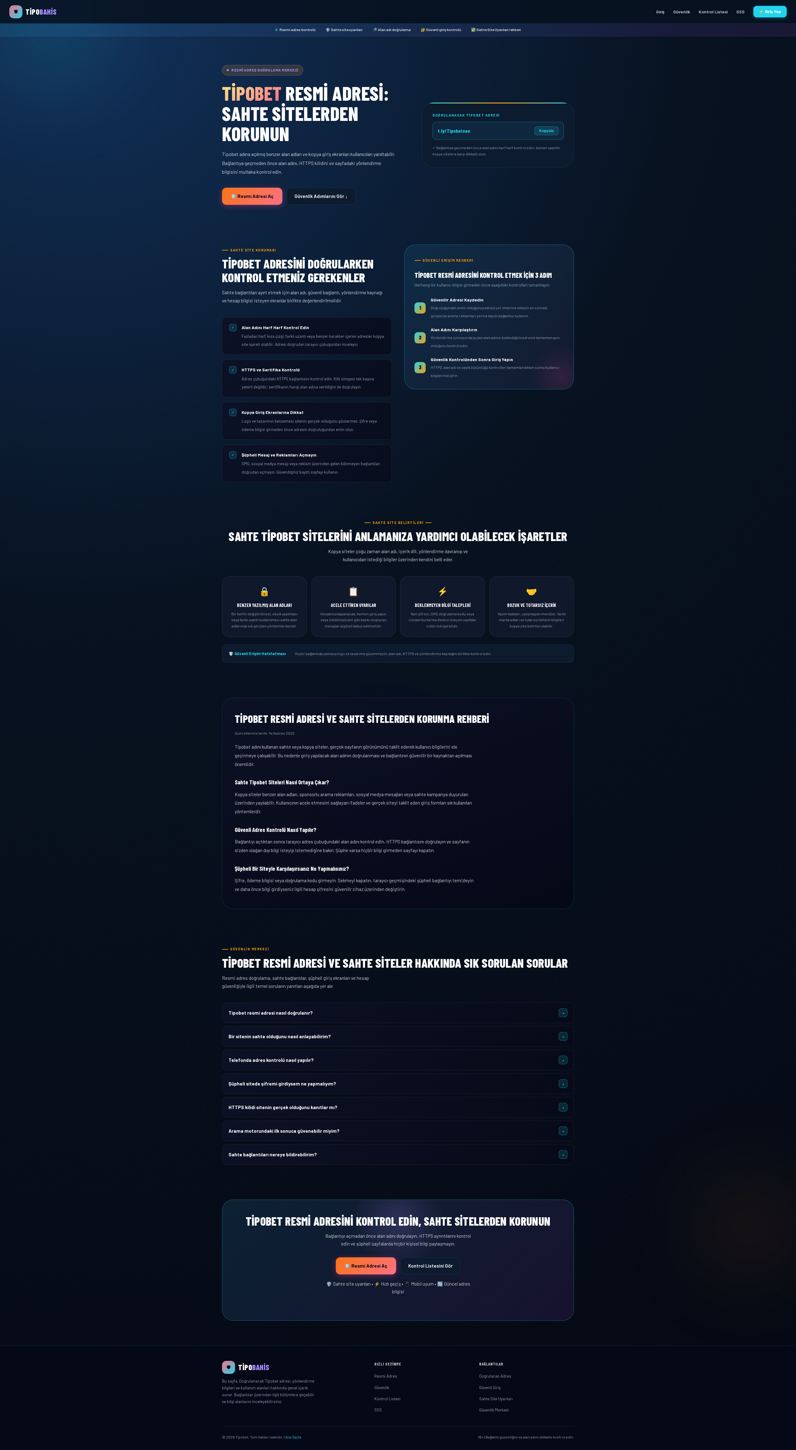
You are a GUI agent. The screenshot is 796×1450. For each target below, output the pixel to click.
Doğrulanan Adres (495, 1376)
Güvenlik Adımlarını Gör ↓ (321, 196)
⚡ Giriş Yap (770, 11)
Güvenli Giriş (490, 1387)
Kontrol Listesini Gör (430, 1266)
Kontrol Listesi (713, 11)
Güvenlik (681, 11)
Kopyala (546, 131)
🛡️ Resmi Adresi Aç (252, 196)
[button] (398, 1013)
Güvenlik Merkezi (494, 1409)
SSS (740, 11)
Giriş (660, 11)
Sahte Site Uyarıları (496, 1398)
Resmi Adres (385, 1376)
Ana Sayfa (293, 1437)
